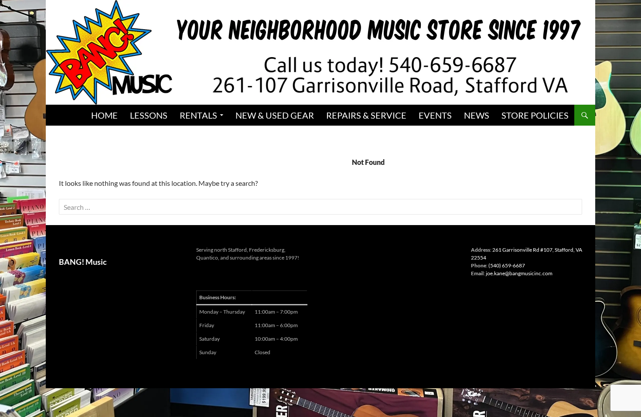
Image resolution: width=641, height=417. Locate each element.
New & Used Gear (274, 115)
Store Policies (535, 115)
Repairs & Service (366, 115)
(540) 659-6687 (506, 265)
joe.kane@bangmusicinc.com (519, 273)
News (476, 115)
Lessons (148, 115)
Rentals (198, 115)
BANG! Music (83, 262)
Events (435, 115)
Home (104, 115)
